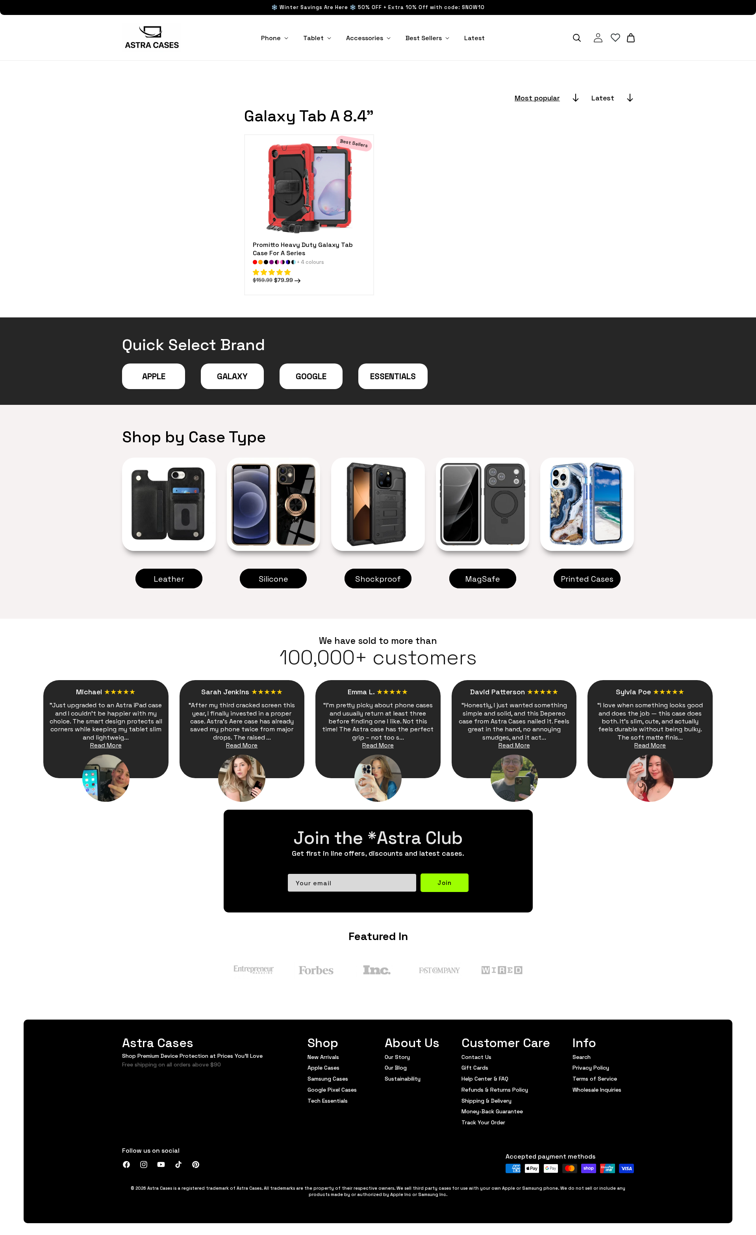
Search (582, 1057)
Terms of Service (595, 1078)
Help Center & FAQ (484, 1078)
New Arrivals (323, 1057)
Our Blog (396, 1067)
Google (311, 376)
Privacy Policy (591, 1067)
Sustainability (403, 1078)
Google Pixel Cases (332, 1089)
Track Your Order (483, 1122)
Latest (602, 97)
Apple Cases (323, 1067)
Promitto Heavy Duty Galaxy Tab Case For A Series (303, 248)
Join (444, 882)
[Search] (577, 37)
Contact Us (476, 1057)
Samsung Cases (328, 1078)
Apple (153, 376)
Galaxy (232, 376)
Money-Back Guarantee (492, 1111)
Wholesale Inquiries (597, 1089)
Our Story (397, 1057)
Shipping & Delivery (486, 1100)
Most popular (537, 97)
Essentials (393, 376)
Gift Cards (474, 1067)
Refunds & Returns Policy (494, 1089)
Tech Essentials (328, 1100)
